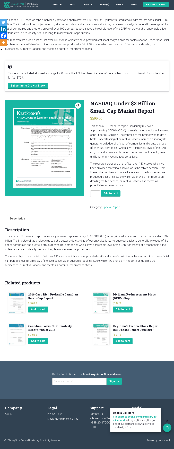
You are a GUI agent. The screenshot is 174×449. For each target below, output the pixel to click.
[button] (78, 106)
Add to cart (110, 193)
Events (88, 4)
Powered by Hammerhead (158, 440)
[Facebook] (3, 35)
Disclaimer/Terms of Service (62, 418)
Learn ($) (104, 4)
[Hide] (1, 49)
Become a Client (155, 4)
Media (119, 4)
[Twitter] (3, 22)
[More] (3, 42)
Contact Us (96, 414)
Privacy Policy (55, 413)
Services (57, 4)
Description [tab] (17, 218)
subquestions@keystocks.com (108, 418)
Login (133, 4)
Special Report (111, 207)
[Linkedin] (3, 29)
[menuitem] (57, 4)
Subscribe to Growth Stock (28, 85)
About (73, 4)
